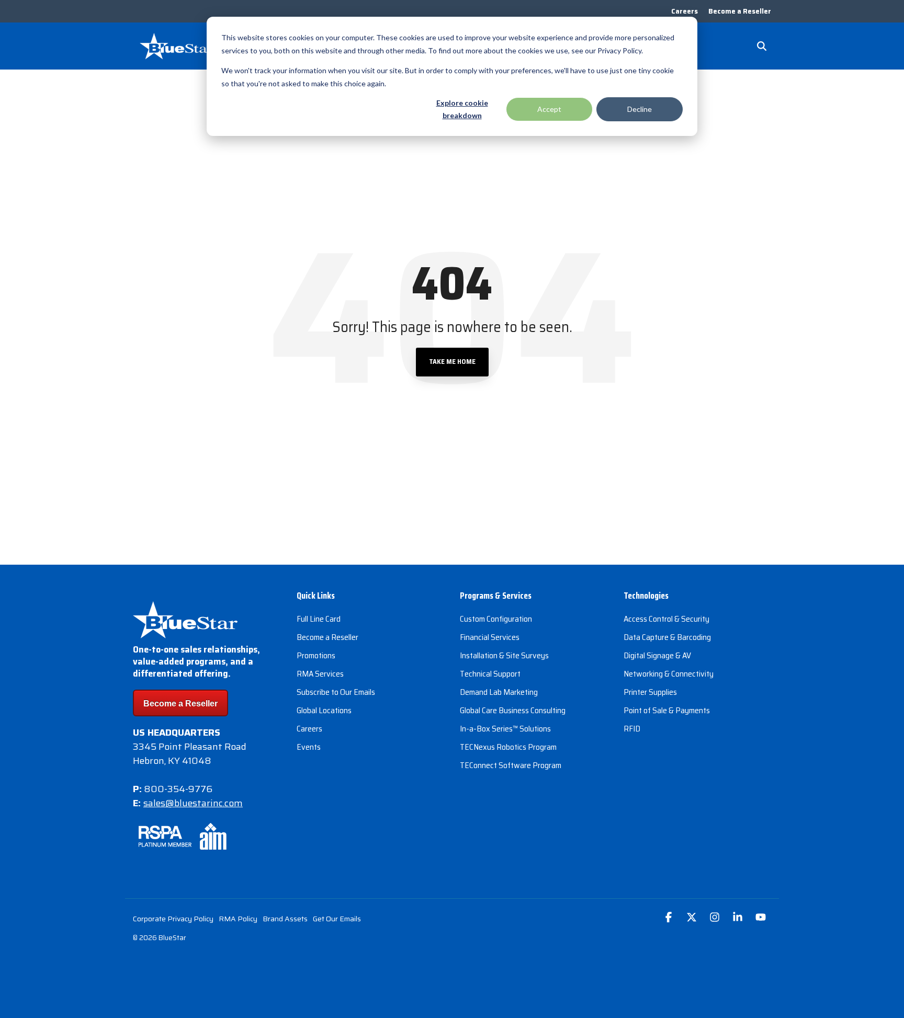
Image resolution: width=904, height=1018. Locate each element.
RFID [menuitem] (632, 728)
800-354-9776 (178, 789)
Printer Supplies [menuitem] (650, 692)
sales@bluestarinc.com (193, 803)
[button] (670, 918)
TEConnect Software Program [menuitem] (510, 765)
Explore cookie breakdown (462, 109)
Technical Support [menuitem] (490, 673)
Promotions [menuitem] (316, 655)
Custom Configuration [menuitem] (496, 618)
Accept (549, 109)
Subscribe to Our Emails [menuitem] (336, 692)
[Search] (762, 46)
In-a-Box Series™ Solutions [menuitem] (505, 728)
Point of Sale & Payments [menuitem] (667, 710)
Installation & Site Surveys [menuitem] (504, 655)
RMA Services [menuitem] (320, 673)
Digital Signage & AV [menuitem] (657, 655)
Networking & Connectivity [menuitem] (669, 673)
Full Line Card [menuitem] (319, 618)
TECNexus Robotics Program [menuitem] (508, 746)
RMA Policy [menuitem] (238, 918)
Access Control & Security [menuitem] (666, 618)
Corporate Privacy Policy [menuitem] (173, 918)
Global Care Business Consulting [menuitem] (513, 710)
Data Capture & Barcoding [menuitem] (667, 637)
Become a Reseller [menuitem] (739, 11)
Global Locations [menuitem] (324, 710)
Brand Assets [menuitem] (285, 918)
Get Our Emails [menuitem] (337, 918)
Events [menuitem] (309, 746)
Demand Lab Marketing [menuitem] (499, 692)
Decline (639, 109)
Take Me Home (452, 361)
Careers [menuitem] (684, 11)
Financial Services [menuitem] (489, 637)
